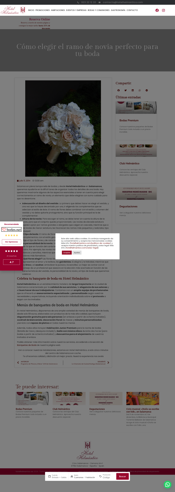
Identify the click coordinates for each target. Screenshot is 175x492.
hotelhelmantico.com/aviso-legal (82, 248)
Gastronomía (118, 10)
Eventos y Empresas (76, 10)
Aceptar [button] (66, 252)
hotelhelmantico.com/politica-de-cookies (90, 243)
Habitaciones (58, 10)
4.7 (12, 262)
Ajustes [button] (77, 252)
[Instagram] (163, 10)
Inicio (31, 10)
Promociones (42, 10)
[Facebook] (157, 10)
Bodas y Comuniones (99, 10)
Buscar (122, 476)
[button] (167, 484)
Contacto (132, 10)
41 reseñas (12, 256)
